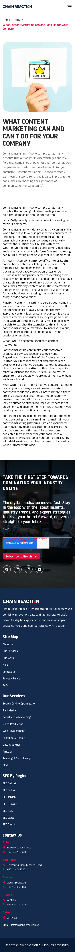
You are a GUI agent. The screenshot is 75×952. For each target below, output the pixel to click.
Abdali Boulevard (16, 882)
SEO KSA (8, 810)
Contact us (9, 671)
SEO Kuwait (10, 803)
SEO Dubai (9, 790)
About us (8, 644)
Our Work (8, 657)
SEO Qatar (9, 817)
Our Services (10, 650)
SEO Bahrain (10, 783)
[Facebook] (7, 569)
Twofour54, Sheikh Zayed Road (24, 865)
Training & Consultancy (17, 758)
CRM (5, 765)
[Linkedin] (18, 569)
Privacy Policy (11, 678)
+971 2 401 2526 (16, 869)
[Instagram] (29, 569)
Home (6, 19)
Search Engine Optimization (19, 703)
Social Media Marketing (17, 717)
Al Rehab (12, 917)
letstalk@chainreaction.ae (25, 925)
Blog (17, 19)
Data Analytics (11, 744)
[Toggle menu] (69, 6)
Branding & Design (14, 737)
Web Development (14, 730)
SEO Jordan (9, 796)
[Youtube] (39, 569)
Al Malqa (11, 900)
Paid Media (9, 710)
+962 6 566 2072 (17, 887)
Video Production (13, 724)
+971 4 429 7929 (16, 851)
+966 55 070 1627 (17, 904)
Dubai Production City (19, 847)
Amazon (8, 751)
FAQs (6, 685)
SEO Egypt (9, 824)
